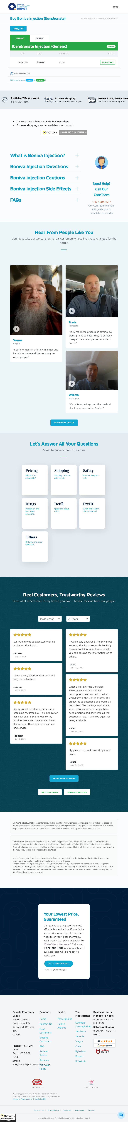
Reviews (44, 1060)
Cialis (78, 1046)
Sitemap (91, 1110)
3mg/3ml (18, 28)
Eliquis (79, 1056)
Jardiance (80, 1031)
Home (42, 1018)
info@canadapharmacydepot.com (31, 1064)
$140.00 (41, 62)
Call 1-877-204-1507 (58, 963)
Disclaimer (67, 1110)
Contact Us (45, 1023)
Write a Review (49, 792)
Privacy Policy (53, 1110)
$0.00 (62, 62)
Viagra (79, 1041)
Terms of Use (39, 1110)
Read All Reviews (77, 792)
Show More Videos (64, 422)
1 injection (23, 62)
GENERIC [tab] (20, 38)
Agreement (79, 1110)
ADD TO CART (108, 62)
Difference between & (28, 80)
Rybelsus (80, 1051)
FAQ (41, 1046)
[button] (8, 1118)
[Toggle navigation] (115, 6)
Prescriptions (64, 1018)
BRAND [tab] (39, 38)
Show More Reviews (64, 778)
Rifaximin (80, 1061)
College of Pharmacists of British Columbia (29, 1099)
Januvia (79, 1036)
